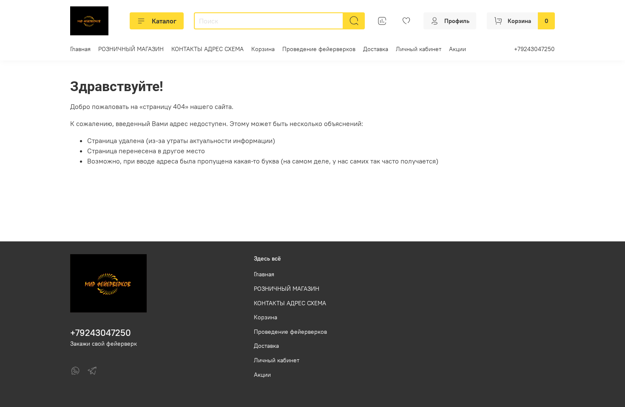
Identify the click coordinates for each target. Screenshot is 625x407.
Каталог (164, 21)
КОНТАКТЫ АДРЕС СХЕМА (207, 49)
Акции (457, 49)
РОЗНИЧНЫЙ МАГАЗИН (131, 49)
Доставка (375, 49)
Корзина (263, 49)
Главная (80, 49)
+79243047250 (534, 49)
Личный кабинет (418, 49)
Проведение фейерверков (318, 49)
